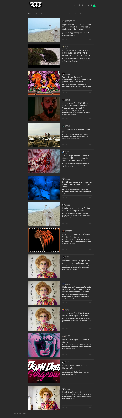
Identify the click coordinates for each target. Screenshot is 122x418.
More (81, 13)
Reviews (65, 13)
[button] (52, 5)
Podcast (70, 13)
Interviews (59, 13)
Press (53, 13)
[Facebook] (80, 5)
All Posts (29, 13)
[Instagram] (82, 5)
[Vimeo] (88, 5)
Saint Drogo (36, 13)
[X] (85, 5)
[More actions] (91, 21)
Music (76, 13)
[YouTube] (91, 5)
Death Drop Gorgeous (45, 13)
